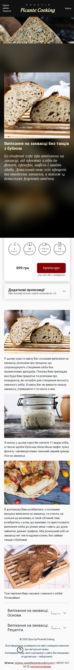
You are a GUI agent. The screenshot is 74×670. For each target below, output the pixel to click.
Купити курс (51, 268)
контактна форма (41, 666)
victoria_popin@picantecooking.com (34, 663)
